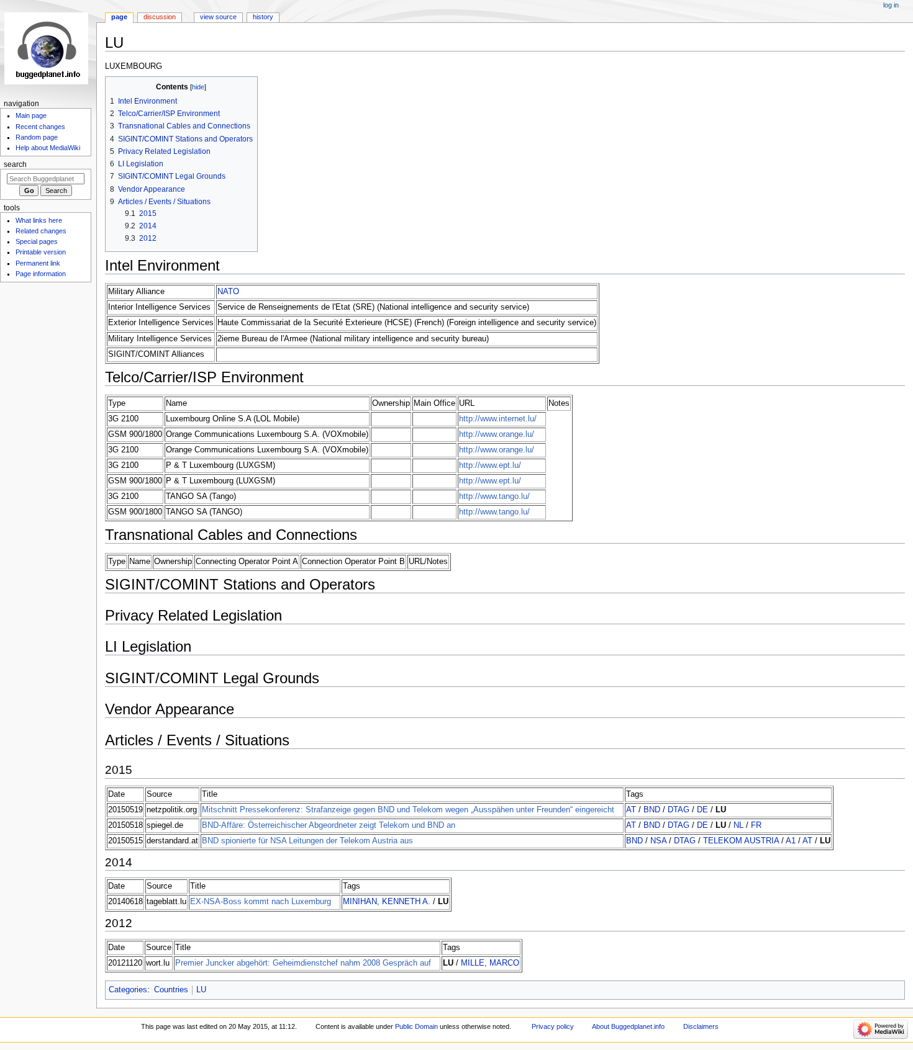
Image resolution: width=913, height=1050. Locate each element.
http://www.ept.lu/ (490, 465)
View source (218, 16)
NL (738, 825)
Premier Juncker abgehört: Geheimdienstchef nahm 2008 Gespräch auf (303, 963)
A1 (791, 841)
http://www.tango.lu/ (494, 496)
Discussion (159, 16)
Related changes (41, 231)
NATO (228, 291)
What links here (39, 220)
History (263, 16)
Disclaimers (701, 1026)
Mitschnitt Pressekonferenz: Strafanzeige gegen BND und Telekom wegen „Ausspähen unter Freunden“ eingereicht (408, 809)
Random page (37, 137)
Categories (128, 989)
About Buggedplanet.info (628, 1026)
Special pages (37, 241)
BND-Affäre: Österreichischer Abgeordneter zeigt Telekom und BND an (328, 825)
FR (756, 825)
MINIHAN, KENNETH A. (386, 901)
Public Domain (416, 1026)
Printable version (41, 252)
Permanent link (38, 263)
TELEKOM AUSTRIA (741, 841)
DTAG (678, 809)
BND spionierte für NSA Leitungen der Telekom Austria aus (307, 841)
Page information (41, 273)
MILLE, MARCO (490, 963)
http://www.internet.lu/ (498, 419)
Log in (891, 5)
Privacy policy (553, 1026)
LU (201, 989)
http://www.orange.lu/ (496, 434)
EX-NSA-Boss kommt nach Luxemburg (260, 901)
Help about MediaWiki (48, 147)
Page (119, 16)
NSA (658, 841)
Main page (31, 115)
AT (631, 809)
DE (702, 809)
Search (15, 164)
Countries (171, 989)
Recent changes (40, 126)
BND (651, 809)
